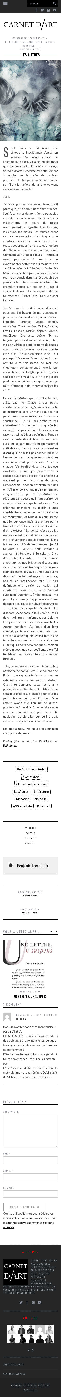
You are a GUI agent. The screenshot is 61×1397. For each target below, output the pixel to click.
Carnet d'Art (31, 777)
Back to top (29, 1390)
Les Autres (21, 791)
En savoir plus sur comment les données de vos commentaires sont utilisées (29, 1222)
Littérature (13, 41)
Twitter (30, 833)
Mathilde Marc (30, 911)
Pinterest (30, 838)
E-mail (8, 1170)
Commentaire (11, 1111)
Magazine (28, 41)
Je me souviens (30, 893)
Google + (30, 843)
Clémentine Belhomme (31, 784)
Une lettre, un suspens (30, 996)
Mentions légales (14, 1373)
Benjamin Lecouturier (31, 38)
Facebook (30, 828)
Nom (6, 1153)
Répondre (51, 1014)
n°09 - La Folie (45, 41)
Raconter (29, 45)
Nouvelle (41, 799)
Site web (8, 1187)
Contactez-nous (13, 1364)
